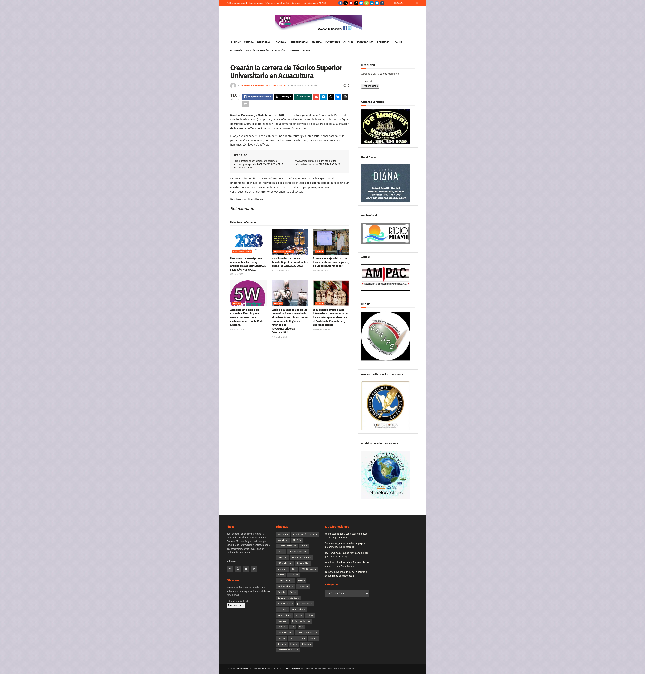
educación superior (301, 557)
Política (317, 42)
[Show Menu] (416, 23)
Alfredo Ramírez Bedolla (305, 534)
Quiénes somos (256, 3)
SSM (293, 627)
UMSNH (313, 638)
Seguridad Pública (301, 621)
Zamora (249, 42)
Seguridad (283, 621)
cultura (281, 552)
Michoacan (303, 586)
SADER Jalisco (298, 609)
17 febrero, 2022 (321, 270)
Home (237, 42)
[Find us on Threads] (356, 3)
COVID (304, 546)
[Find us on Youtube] (351, 3)
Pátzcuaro (282, 609)
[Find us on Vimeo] (366, 3)
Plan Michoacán (285, 604)
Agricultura (283, 534)
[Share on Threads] (331, 97)
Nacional (281, 42)
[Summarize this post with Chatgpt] (345, 97)
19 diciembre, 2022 (281, 270)
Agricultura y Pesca (242, 252)
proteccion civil (304, 604)
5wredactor (267, 669)
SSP (301, 627)
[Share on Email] (316, 97)
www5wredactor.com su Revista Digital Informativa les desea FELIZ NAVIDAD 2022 (290, 262)
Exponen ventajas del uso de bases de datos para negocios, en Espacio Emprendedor (331, 262)
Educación (278, 50)
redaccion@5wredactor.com (297, 669)
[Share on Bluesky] (338, 97)
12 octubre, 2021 (280, 337)
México (293, 592)
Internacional (299, 42)
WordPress (243, 669)
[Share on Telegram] (323, 97)
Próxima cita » (370, 86)
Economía (236, 50)
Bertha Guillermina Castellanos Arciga (264, 85)
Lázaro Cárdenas (286, 580)
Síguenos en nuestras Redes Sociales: (282, 3)
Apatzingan (283, 540)
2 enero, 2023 (237, 274)
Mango (301, 580)
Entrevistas (332, 42)
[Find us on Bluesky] (361, 3)
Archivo (314, 85)
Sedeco (309, 615)
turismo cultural (298, 638)
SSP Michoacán (285, 632)
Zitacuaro (306, 644)
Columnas (383, 42)
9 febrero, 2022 (238, 329)
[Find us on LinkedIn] (372, 3)
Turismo (294, 50)
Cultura (348, 42)
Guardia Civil (303, 563)
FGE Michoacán (285, 563)
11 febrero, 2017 (298, 85)
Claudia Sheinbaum (287, 546)
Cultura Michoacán (298, 552)
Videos (307, 50)
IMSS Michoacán (308, 569)
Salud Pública (284, 615)
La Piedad (293, 575)
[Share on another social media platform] (245, 104)
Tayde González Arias (307, 632)
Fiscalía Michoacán (257, 50)
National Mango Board (289, 598)
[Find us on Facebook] (340, 3)
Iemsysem (282, 569)
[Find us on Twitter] (345, 3)
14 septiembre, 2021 (322, 329)
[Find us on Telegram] (377, 3)
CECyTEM (297, 540)
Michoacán (263, 42)
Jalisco (281, 575)
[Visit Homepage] (318, 22)
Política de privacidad (237, 3)
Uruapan (282, 644)
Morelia (281, 592)
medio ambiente (286, 586)
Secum (299, 615)
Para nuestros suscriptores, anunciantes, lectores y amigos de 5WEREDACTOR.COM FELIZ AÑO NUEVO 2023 (258, 164)
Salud (398, 42)
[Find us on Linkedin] (254, 569)
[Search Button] (416, 3)
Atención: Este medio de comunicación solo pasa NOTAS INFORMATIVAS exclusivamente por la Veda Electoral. (246, 317)
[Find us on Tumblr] (382, 3)
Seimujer (282, 627)
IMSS (294, 569)
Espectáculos (365, 42)
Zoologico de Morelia (288, 650)
